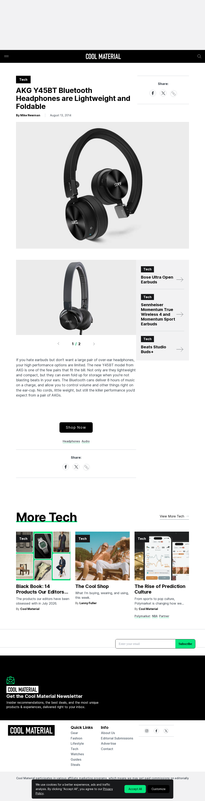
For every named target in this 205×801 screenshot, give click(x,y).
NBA (155, 616)
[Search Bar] (199, 56)
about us (108, 733)
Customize (159, 789)
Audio (86, 441)
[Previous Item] (58, 344)
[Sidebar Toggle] (6, 56)
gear (74, 733)
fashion (76, 738)
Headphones (71, 441)
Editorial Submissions (117, 738)
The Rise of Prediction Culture (160, 589)
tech (74, 749)
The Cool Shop (92, 586)
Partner (164, 616)
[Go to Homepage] (103, 57)
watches (77, 754)
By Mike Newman (28, 115)
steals (75, 765)
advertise (108, 743)
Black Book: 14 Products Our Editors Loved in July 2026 (40, 592)
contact (107, 749)
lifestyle (77, 743)
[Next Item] (94, 344)
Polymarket (142, 616)
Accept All (135, 789)
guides (76, 759)
